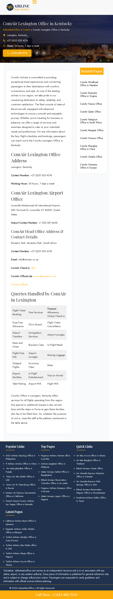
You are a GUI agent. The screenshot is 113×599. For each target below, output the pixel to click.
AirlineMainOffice (11, 29)
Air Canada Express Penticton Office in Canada (90, 475)
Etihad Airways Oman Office (89, 468)
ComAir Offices (19, 284)
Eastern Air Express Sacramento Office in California (21, 494)
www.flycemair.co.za (45, 276)
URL (33, 268)
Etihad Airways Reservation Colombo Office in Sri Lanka (54, 481)
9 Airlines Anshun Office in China (21, 463)
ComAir (26, 29)
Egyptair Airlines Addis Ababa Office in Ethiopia (20, 530)
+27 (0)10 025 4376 (17, 40)
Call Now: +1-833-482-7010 (56, 594)
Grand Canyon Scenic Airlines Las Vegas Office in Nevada (20, 502)
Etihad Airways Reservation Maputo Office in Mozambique (90, 491)
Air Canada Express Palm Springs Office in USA (88, 483)
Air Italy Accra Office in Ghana (90, 455)
